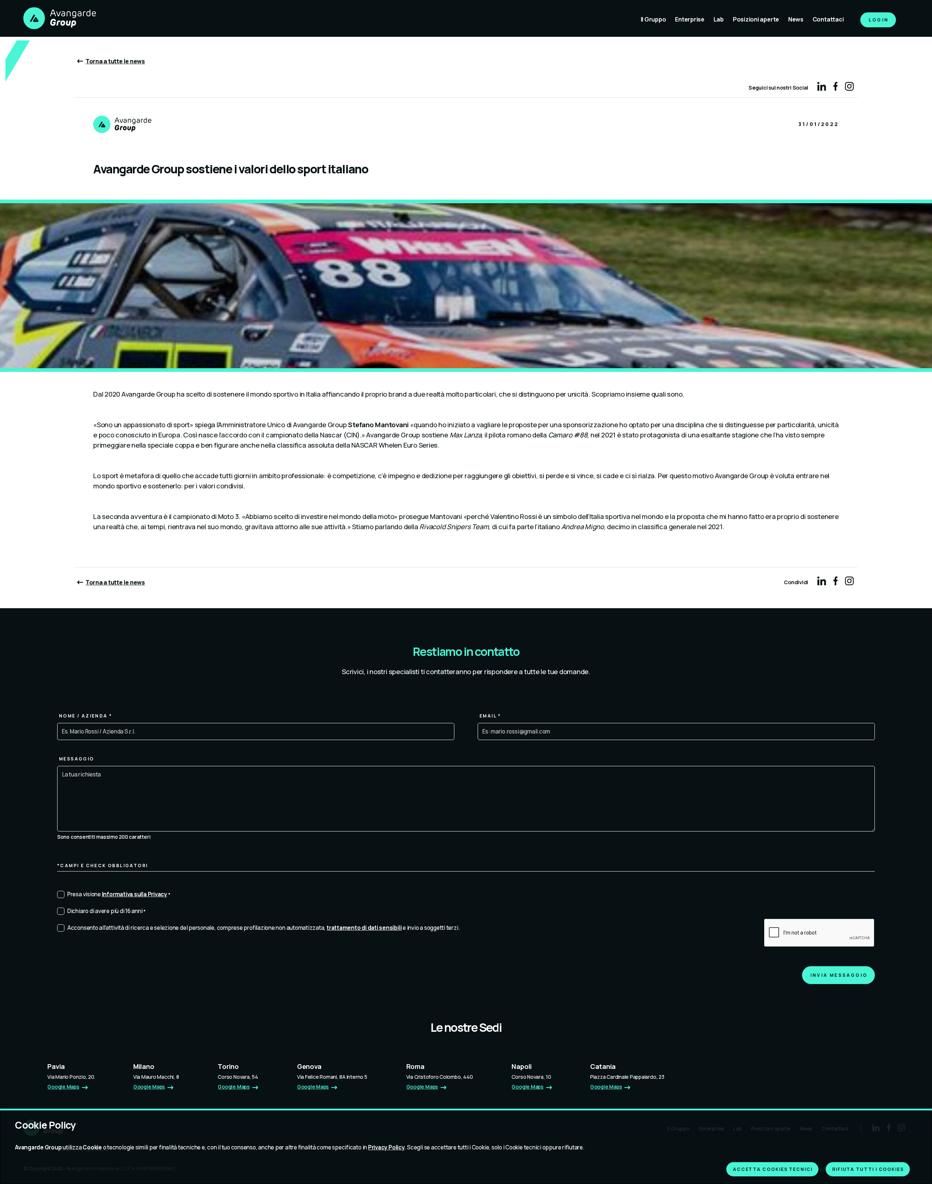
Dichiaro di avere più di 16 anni (107, 911)
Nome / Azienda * (85, 716)
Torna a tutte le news (115, 61)
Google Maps (63, 1086)
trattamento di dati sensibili (364, 928)
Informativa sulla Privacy (134, 894)
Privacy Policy (386, 1147)
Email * (490, 716)
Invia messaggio (839, 975)
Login (879, 20)
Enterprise (689, 19)
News (795, 19)
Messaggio (76, 759)
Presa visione (119, 894)
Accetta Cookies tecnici (773, 1169)
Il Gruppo (653, 19)
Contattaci (828, 19)
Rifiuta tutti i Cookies (868, 1169)
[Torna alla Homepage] (59, 19)
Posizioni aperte (756, 19)
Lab (719, 19)
